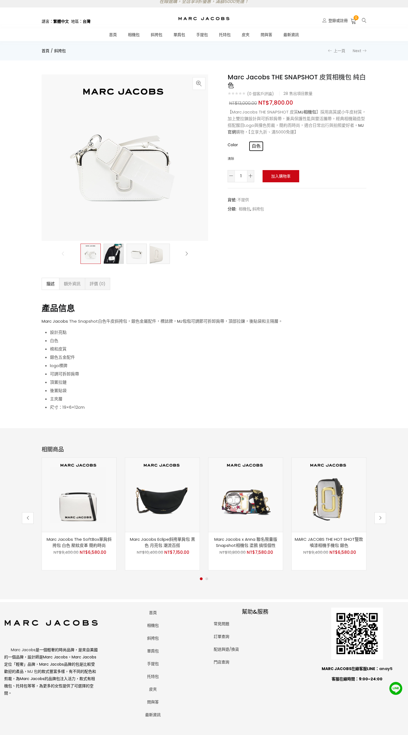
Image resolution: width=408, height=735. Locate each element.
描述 (50, 284)
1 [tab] (201, 578)
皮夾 (246, 34)
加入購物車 (281, 176)
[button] (353, 20)
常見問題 (221, 624)
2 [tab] (206, 578)
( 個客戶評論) (260, 94)
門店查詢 (221, 662)
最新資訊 (291, 34)
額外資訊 (72, 284)
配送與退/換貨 (226, 649)
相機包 (134, 34)
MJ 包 (32, 671)
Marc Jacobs (55, 321)
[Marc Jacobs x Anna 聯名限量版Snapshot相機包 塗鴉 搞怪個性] (245, 494)
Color (233, 145)
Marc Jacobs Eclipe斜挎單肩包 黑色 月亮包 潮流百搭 (162, 542)
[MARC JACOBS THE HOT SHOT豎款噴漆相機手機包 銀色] (329, 494)
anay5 (385, 668)
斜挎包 (156, 34)
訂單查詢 (221, 636)
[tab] (50, 284)
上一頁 (339, 51)
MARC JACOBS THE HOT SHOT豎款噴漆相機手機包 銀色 (329, 542)
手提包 (202, 34)
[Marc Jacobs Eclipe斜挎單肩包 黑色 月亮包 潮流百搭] (162, 494)
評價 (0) (97, 284)
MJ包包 (184, 321)
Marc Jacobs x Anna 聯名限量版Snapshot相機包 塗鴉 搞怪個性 (245, 542)
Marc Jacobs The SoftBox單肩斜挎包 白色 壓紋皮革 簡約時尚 (79, 542)
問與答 (266, 34)
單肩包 (179, 34)
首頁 (113, 34)
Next (357, 51)
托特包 (225, 34)
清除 (231, 158)
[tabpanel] (79, 514)
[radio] (256, 146)
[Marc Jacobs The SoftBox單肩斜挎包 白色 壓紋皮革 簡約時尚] (79, 494)
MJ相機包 (307, 112)
